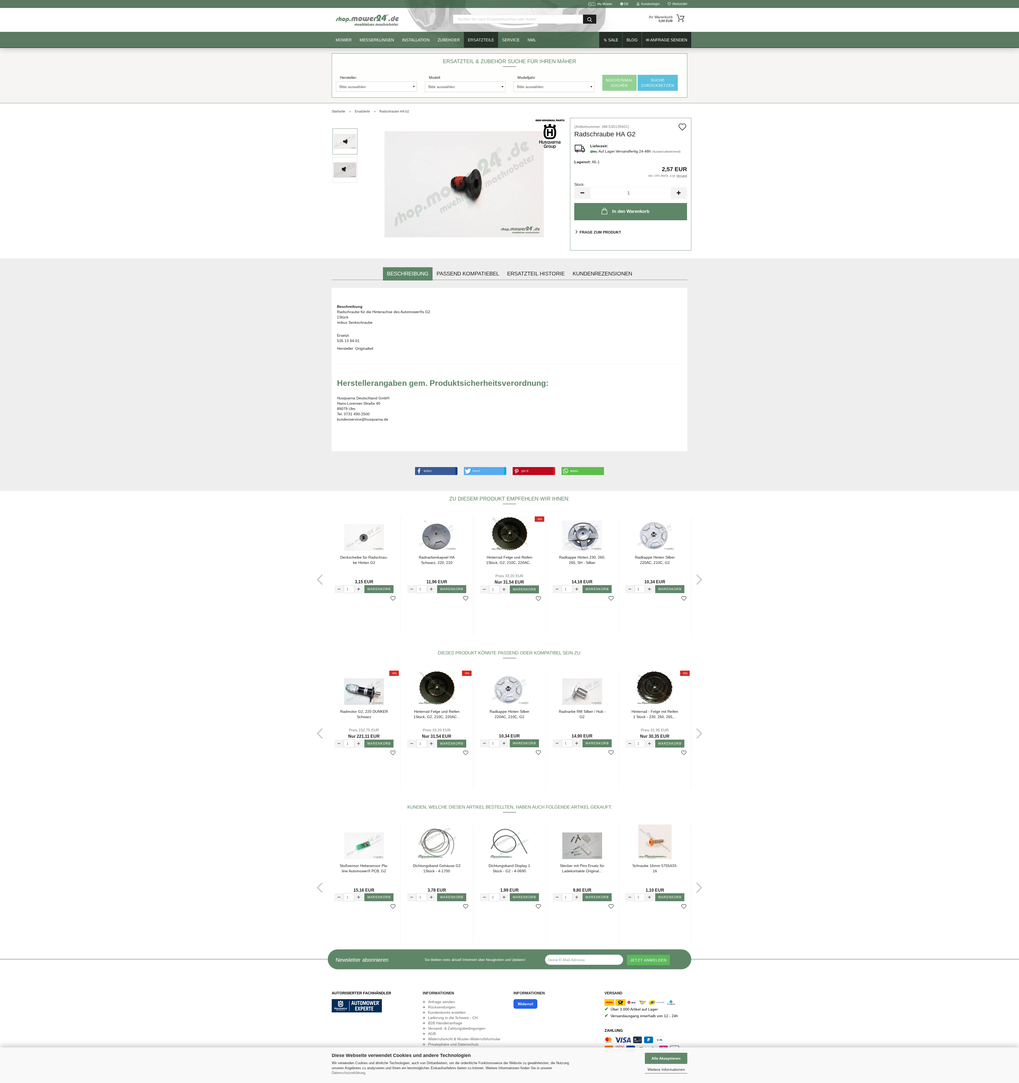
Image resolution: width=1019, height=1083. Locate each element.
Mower (344, 40)
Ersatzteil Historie (536, 274)
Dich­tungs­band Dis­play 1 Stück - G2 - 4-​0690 (509, 868)
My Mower (604, 4)
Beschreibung (408, 274)
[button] (435, 471)
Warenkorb (379, 589)
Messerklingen (377, 40)
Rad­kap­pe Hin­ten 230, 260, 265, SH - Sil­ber (582, 560)
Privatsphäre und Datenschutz (453, 1044)
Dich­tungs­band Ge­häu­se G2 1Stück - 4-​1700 (437, 868)
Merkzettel (679, 4)
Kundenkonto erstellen (447, 1012)
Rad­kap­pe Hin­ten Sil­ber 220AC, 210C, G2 (655, 560)
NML (532, 40)
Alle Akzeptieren (666, 1058)
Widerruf (525, 1004)
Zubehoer (449, 40)
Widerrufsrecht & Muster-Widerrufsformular (464, 1039)
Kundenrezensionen (602, 274)
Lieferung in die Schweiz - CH (453, 1018)
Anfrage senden (441, 1002)
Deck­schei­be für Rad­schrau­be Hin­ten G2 (364, 560)
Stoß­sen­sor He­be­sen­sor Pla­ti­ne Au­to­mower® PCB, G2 (364, 868)
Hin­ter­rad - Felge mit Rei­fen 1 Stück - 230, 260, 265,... (655, 714)
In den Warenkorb (630, 211)
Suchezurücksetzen (657, 83)
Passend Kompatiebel (468, 274)
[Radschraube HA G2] (464, 184)
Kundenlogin (650, 4)
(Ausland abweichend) (666, 151)
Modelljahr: (526, 77)
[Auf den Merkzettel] (393, 598)
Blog (632, 40)
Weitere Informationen (666, 1069)
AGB (432, 1034)
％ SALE (610, 40)
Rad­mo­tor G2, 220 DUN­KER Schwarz (364, 714)
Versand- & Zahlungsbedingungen (456, 1028)
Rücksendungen (441, 1007)
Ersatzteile (481, 40)
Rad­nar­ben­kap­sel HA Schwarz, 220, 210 (437, 560)
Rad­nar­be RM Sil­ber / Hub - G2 (582, 714)
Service (511, 40)
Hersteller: (348, 77)
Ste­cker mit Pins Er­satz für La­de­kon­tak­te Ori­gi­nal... (582, 868)
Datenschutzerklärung (348, 1073)
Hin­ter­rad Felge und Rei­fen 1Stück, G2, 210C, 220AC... (509, 560)
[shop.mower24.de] (368, 20)
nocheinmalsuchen (619, 83)
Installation (416, 40)
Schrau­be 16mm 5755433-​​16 (654, 868)
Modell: (435, 77)
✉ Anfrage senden (666, 40)
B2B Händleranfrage (445, 1023)
